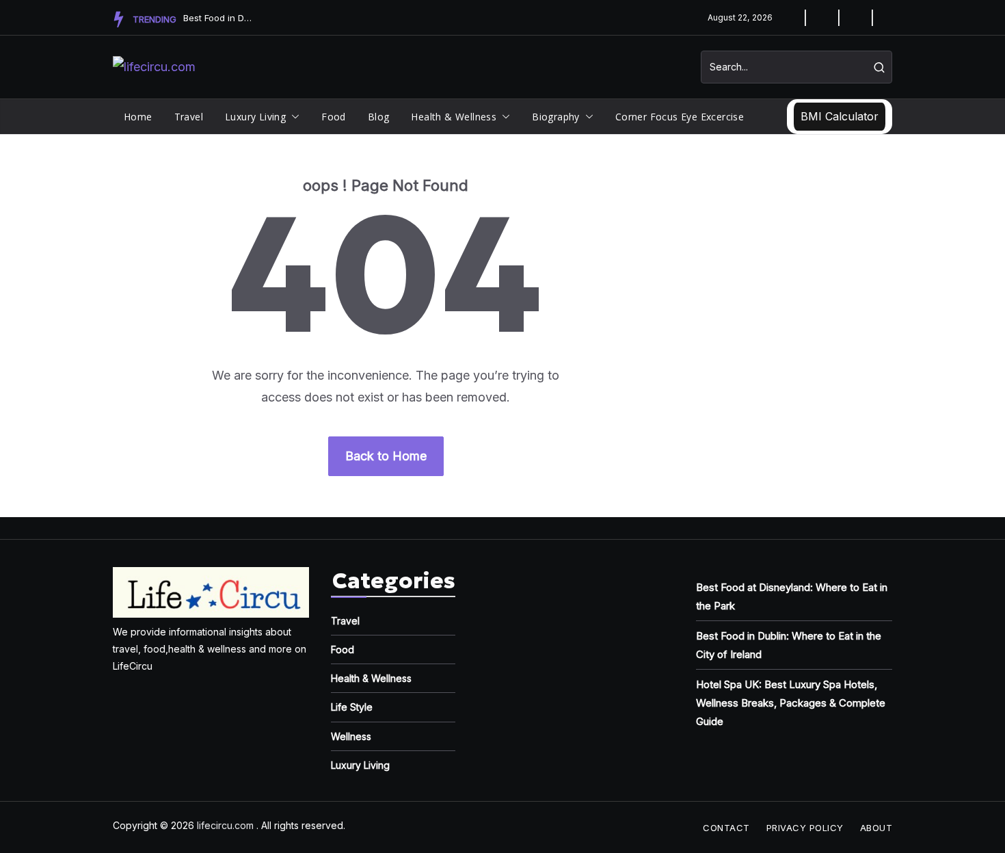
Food (333, 116)
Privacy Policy (805, 827)
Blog (379, 116)
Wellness (351, 736)
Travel (188, 116)
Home (138, 116)
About (876, 827)
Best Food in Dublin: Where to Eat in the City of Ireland (217, 17)
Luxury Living (255, 116)
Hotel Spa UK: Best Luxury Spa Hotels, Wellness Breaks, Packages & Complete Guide (790, 703)
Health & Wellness (453, 116)
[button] (292, 117)
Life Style (352, 707)
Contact (726, 827)
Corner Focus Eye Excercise (679, 116)
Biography (556, 116)
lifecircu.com (225, 825)
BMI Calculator (840, 116)
